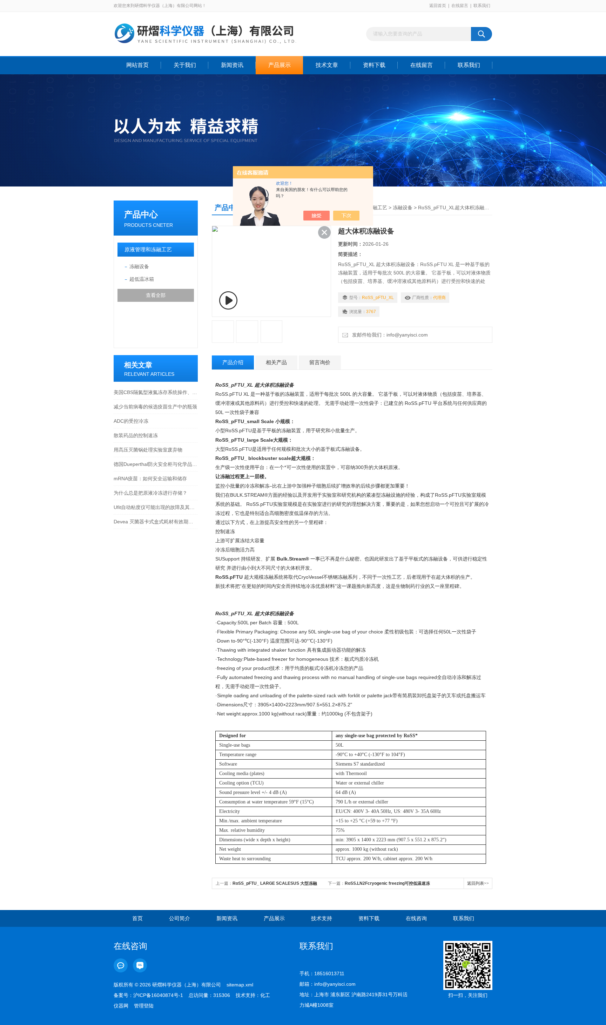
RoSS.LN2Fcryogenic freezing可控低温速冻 (387, 883)
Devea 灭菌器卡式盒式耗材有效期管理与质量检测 (156, 521)
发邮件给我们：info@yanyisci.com (388, 335)
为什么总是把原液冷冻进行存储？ (150, 493)
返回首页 (437, 5)
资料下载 (374, 65)
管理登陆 (144, 1006)
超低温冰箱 (141, 279)
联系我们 (481, 5)
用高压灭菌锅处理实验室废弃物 (148, 450)
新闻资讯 (232, 65)
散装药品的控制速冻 (136, 435)
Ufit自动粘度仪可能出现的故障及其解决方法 (156, 507)
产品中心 (141, 214)
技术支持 (321, 918)
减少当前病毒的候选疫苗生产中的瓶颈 (155, 406)
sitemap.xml (240, 984)
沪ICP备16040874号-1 (158, 995)
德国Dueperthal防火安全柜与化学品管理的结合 (156, 464)
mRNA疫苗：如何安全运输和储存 (150, 478)
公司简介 (179, 918)
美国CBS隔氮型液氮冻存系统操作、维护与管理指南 (156, 392)
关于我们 (185, 65)
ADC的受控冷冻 (131, 421)
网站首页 (137, 65)
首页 (137, 918)
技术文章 (327, 65)
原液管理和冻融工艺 (148, 249)
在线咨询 (416, 918)
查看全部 (156, 295)
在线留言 (459, 5)
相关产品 (276, 362)
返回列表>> (478, 883)
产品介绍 (232, 362)
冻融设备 (139, 266)
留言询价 (319, 362)
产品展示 (279, 65)
